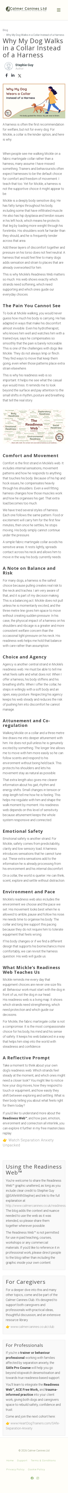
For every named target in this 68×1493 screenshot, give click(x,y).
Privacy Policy (15, 1469)
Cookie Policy (36, 1469)
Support (22, 1460)
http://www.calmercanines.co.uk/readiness (36, 1205)
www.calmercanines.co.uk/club (32, 1327)
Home (10, 1460)
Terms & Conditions (43, 1460)
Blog (5, 30)
